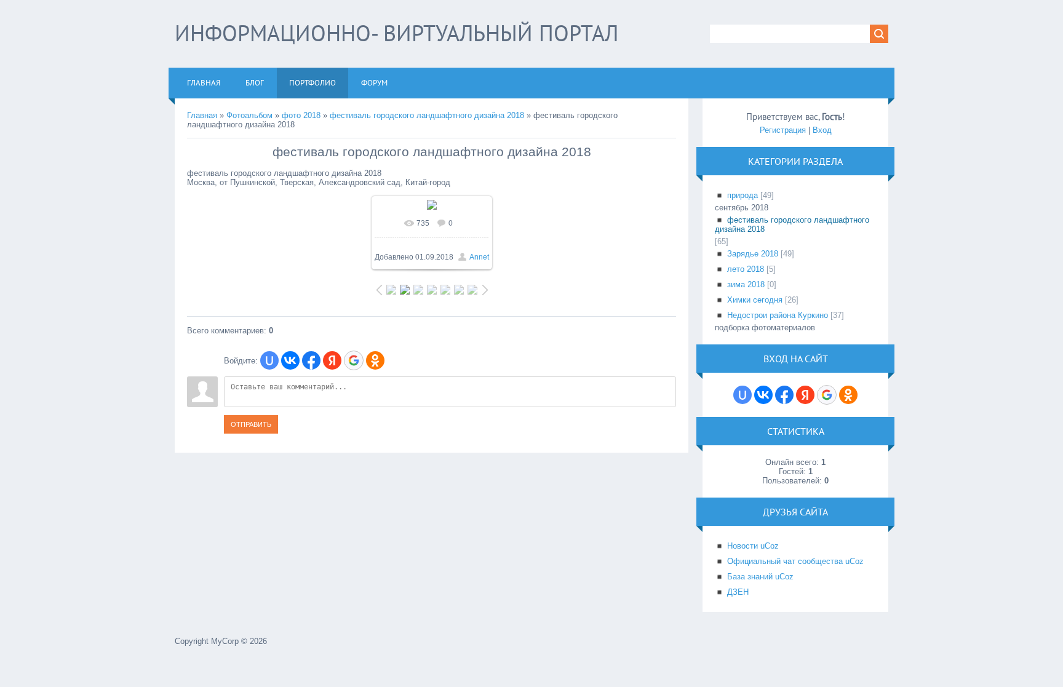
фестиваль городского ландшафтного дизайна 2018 (427, 115)
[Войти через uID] (269, 360)
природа (742, 195)
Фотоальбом (249, 115)
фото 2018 (301, 115)
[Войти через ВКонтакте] (290, 360)
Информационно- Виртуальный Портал (396, 32)
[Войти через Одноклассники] (375, 360)
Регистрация (783, 130)
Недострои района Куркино (777, 315)
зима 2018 (746, 284)
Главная (202, 115)
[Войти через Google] (354, 360)
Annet (479, 257)
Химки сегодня (754, 299)
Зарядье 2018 (752, 253)
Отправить (251, 424)
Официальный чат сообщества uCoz (795, 561)
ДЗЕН (738, 592)
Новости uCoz (753, 545)
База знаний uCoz (760, 576)
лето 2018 (745, 269)
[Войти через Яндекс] (332, 360)
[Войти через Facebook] (311, 360)
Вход (822, 130)
